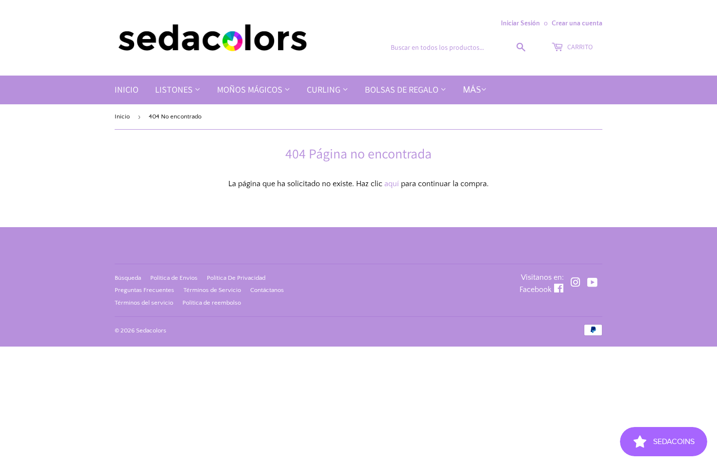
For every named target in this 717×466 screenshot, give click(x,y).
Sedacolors (151, 330)
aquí (391, 183)
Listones (175, 89)
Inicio (127, 89)
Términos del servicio (144, 302)
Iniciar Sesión (520, 23)
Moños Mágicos (250, 89)
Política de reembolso (211, 302)
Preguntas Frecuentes (144, 290)
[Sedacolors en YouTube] (592, 283)
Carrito (579, 46)
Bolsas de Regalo (402, 89)
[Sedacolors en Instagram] (575, 283)
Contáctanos (267, 290)
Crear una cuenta (577, 23)
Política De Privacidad (236, 277)
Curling (324, 89)
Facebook (535, 289)
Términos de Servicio (212, 290)
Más (472, 90)
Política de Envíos (174, 277)
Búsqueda (128, 277)
